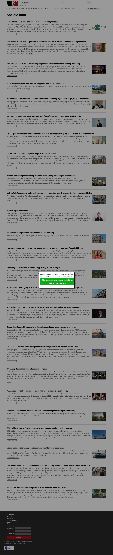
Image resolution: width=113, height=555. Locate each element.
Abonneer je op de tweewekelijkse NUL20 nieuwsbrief (57, 282)
